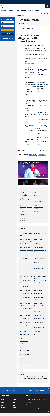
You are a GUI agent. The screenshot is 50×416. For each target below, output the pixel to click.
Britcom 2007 (36, 334)
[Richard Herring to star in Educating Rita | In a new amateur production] (42, 82)
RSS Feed (2, 402)
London (11, 37)
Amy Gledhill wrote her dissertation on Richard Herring (30, 86)
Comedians (11, 10)
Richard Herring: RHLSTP (25, 318)
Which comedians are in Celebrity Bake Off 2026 (30, 102)
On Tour (17, 10)
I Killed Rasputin (23, 305)
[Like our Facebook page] (40, 13)
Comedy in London (29, 390)
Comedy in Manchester (37, 390)
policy (15, 411)
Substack (31, 58)
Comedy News (4, 10)
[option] (23, 182)
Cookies (2, 405)
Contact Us (14, 407)
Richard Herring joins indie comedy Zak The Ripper (42, 70)
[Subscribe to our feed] (48, 389)
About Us (14, 405)
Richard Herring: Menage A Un (26, 250)
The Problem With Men (25, 199)
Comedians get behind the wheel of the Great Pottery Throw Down (30, 70)
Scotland (11, 38)
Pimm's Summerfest (24, 341)
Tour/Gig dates (21, 28)
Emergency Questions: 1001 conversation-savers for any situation (39, 201)
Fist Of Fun (22, 220)
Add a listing (7, 33)
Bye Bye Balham (37, 212)
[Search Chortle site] (47, 6)
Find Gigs (8, 30)
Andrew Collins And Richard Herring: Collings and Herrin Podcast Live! (40, 264)
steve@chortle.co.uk (39, 379)
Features (23, 10)
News (33, 28)
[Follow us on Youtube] (45, 13)
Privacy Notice (3, 407)
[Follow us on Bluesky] (48, 13)
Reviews (28, 28)
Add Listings (3, 404)
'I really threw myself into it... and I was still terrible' (42, 127)
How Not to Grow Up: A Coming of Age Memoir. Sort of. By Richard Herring (26, 214)
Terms (14, 404)
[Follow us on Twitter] (42, 13)
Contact (37, 10)
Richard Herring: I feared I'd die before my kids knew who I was (42, 114)
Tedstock (22, 343)
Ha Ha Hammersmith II (24, 334)
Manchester (5, 38)
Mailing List (30, 10)
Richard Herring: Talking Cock (40, 233)
